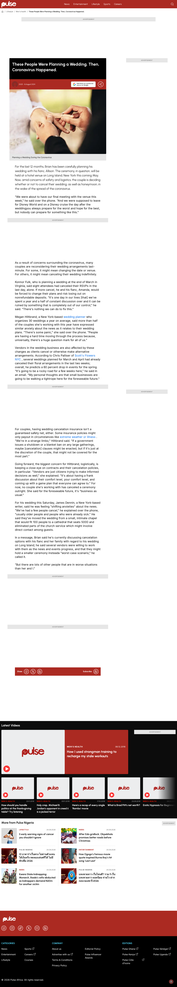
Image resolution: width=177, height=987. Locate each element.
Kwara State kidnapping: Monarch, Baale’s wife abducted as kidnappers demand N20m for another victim (37, 879)
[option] (17, 796)
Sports (107, 4)
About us (56, 948)
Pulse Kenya (128, 954)
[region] (88, 796)
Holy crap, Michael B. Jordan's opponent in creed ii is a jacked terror (52, 808)
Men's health (21, 12)
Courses (28, 960)
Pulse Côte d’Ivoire (128, 962)
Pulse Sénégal (160, 948)
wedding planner (74, 316)
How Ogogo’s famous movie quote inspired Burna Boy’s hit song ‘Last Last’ (95, 857)
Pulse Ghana (128, 948)
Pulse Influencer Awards (93, 956)
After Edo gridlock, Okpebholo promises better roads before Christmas (96, 837)
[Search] (173, 4)
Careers (118, 4)
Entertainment (80, 4)
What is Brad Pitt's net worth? (124, 805)
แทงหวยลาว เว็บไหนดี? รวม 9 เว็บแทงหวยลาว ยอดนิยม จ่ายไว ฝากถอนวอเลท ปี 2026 (97, 877)
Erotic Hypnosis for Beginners (159, 805)
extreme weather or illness (78, 437)
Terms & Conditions (62, 960)
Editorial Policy (93, 948)
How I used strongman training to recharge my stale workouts (91, 754)
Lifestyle (96, 4)
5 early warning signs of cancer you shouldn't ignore (36, 836)
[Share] (100, 84)
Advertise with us (61, 954)
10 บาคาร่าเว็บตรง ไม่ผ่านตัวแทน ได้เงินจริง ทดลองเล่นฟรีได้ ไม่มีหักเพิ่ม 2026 (37, 857)
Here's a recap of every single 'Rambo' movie (88, 807)
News (67, 4)
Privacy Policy (59, 965)
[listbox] (88, 796)
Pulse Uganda (160, 954)
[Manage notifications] (171, 981)
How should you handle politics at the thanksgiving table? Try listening (16, 808)
